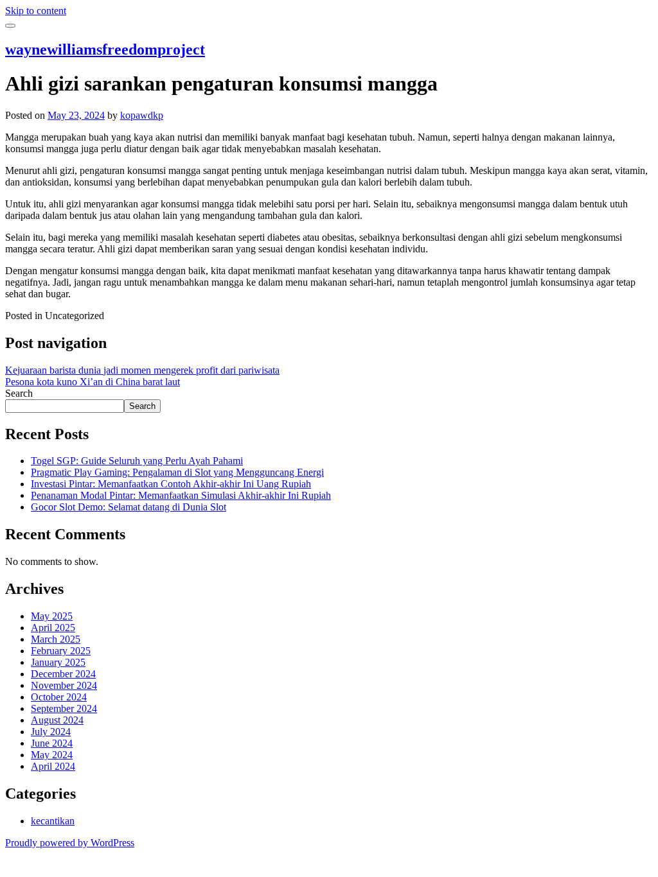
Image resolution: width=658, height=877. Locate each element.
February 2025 (61, 650)
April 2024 (53, 766)
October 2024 (59, 696)
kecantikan (53, 820)
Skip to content (35, 10)
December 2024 (63, 673)
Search (19, 393)
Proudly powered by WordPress (69, 842)
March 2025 (55, 639)
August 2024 (57, 720)
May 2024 (52, 754)
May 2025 (52, 616)
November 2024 (64, 685)
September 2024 (64, 708)
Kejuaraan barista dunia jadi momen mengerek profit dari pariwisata (142, 370)
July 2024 (51, 731)
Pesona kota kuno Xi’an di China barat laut (92, 381)
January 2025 (58, 662)
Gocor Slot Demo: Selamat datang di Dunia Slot (128, 506)
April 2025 (53, 627)
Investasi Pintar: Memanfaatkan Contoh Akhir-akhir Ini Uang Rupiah (171, 483)
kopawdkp (141, 115)
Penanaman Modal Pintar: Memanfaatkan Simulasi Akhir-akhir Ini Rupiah (181, 495)
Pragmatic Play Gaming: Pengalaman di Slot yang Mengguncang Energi (177, 472)
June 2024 (52, 743)
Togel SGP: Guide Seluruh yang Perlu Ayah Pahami (137, 460)
